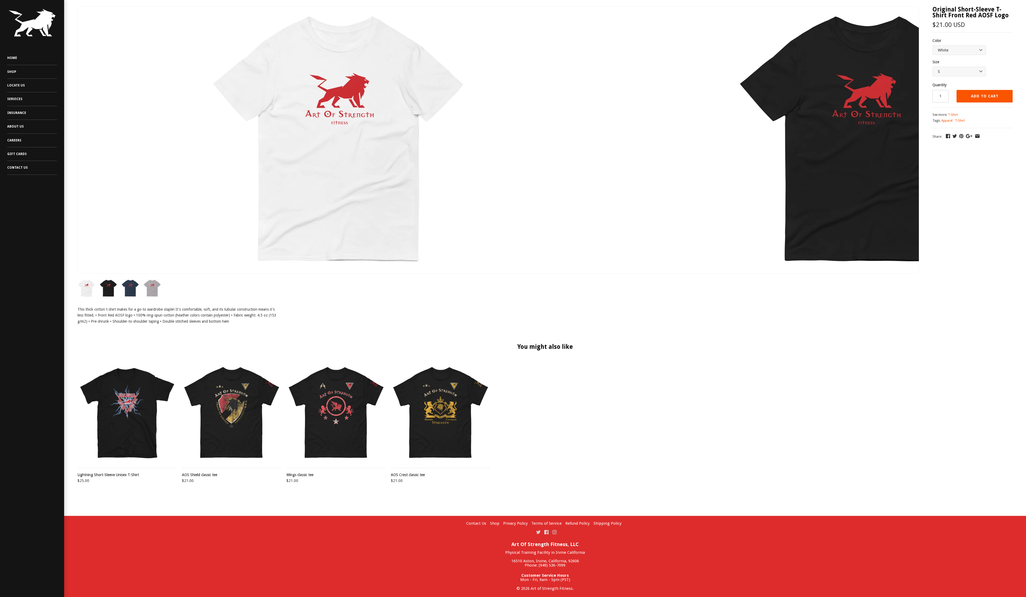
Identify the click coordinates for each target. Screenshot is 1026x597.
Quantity (939, 85)
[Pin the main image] (961, 136)
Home (12, 58)
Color (936, 40)
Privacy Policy (515, 523)
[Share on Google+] (969, 136)
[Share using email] (977, 136)
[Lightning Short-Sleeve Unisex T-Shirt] (127, 412)
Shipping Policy (607, 523)
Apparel (947, 120)
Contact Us (17, 167)
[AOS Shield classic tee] (231, 412)
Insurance (16, 113)
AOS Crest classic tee (408, 475)
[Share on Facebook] (948, 136)
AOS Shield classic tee (199, 475)
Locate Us (16, 85)
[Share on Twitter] (955, 136)
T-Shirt (953, 115)
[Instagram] (554, 532)
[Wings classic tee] (336, 412)
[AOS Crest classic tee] (440, 412)
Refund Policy (577, 523)
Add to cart (984, 96)
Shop (11, 72)
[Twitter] (538, 532)
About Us (15, 126)
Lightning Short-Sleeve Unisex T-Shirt (108, 475)
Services (14, 99)
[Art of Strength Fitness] (32, 23)
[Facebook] (546, 532)
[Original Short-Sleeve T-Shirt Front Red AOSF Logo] (340, 140)
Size (935, 62)
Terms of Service (546, 523)
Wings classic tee (299, 475)
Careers (14, 140)
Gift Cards (17, 154)
